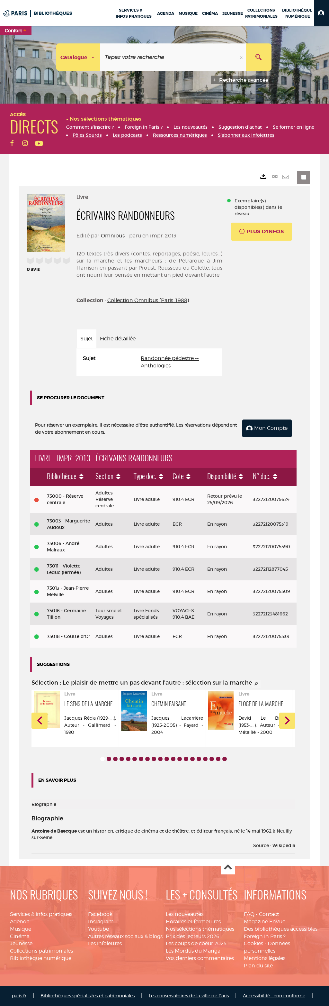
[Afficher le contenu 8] (147, 759)
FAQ (249, 914)
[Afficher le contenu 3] (115, 759)
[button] (321, 13)
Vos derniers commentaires (200, 958)
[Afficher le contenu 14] (186, 759)
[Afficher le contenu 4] (122, 759)
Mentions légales (264, 958)
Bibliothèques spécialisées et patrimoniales (87, 995)
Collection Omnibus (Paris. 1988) (148, 300)
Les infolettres (105, 943)
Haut (228, 867)
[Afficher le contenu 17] (205, 759)
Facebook (100, 914)
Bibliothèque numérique (40, 958)
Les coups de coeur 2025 (196, 943)
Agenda (20, 921)
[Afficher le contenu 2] (109, 759)
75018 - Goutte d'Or (68, 636)
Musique (20, 929)
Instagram (101, 921)
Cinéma (20, 936)
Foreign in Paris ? (265, 936)
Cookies (253, 943)
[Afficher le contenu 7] (141, 759)
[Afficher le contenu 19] (218, 759)
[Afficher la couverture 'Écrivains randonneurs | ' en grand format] (46, 222)
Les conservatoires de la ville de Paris (189, 995)
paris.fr (19, 995)
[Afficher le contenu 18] (211, 759)
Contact (269, 914)
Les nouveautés (184, 914)
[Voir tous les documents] (256, 684)
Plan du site (258, 966)
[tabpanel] (149, 362)
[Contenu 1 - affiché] (102, 759)
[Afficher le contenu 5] (128, 759)
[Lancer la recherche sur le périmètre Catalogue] (258, 57)
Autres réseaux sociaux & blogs (125, 936)
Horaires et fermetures (193, 921)
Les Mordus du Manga (193, 951)
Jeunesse (21, 943)
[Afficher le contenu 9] (154, 759)
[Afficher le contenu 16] (199, 759)
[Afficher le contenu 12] (173, 759)
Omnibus (113, 236)
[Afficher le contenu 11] (166, 759)
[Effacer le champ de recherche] (242, 57)
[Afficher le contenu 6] (134, 759)
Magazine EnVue (264, 921)
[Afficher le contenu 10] (160, 759)
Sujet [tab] (86, 339)
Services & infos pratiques (41, 914)
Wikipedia (283, 845)
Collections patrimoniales (41, 951)
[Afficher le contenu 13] (179, 759)
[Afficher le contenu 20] (224, 759)
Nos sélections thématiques (200, 929)
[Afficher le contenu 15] (192, 759)
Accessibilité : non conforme (274, 995)
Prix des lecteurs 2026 (192, 936)
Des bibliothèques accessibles (280, 929)
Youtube (98, 929)
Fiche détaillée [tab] (118, 339)
